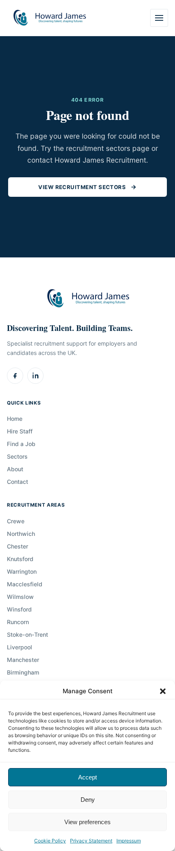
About (15, 469)
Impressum (128, 841)
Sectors (17, 456)
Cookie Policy (50, 841)
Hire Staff (20, 431)
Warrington (22, 571)
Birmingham (23, 672)
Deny (88, 799)
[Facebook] (15, 376)
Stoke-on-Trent (27, 634)
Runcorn (18, 621)
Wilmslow (20, 596)
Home (14, 418)
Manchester (23, 659)
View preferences (87, 821)
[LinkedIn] (35, 376)
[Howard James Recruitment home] (49, 18)
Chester (17, 546)
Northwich (21, 533)
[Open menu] (159, 18)
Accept (87, 777)
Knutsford (20, 558)
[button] (163, 691)
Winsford (19, 609)
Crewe (15, 521)
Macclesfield (24, 584)
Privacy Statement (91, 841)
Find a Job (21, 443)
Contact (17, 481)
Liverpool (19, 647)
